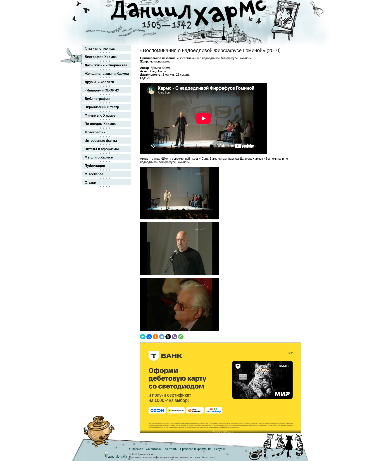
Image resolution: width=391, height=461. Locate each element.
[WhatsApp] (181, 336)
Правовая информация (195, 449)
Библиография (97, 99)
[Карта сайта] (294, 7)
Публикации (95, 166)
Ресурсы (220, 449)
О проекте (136, 449)
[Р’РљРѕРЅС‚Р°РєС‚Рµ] (149, 336)
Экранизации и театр (102, 107)
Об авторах (154, 449)
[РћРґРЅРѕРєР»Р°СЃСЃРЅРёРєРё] (155, 336)
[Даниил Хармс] (197, 15)
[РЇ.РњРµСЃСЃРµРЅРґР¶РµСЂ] (142, 336)
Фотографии (95, 132)
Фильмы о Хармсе (100, 115)
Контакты (171, 449)
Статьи (90, 182)
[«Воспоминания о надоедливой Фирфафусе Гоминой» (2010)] (179, 218)
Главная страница (99, 48)
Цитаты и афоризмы (102, 149)
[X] (168, 336)
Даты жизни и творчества (106, 65)
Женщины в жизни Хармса (107, 73)
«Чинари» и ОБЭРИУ (102, 90)
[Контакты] (294, 16)
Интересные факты (101, 140)
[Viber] (174, 336)
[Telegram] (162, 336)
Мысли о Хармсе (99, 157)
